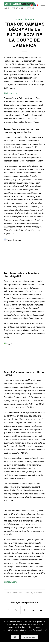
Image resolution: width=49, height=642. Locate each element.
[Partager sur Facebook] (8, 610)
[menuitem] (41, 5)
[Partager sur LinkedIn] (33, 610)
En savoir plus (29, 637)
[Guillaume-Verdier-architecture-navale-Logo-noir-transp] (20, 5)
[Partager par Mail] (41, 610)
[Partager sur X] (16, 610)
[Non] (45, 630)
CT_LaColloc (36, 592)
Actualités (21, 19)
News (31, 19)
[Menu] (41, 5)
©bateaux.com (10, 93)
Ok (15, 637)
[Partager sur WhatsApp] (25, 610)
